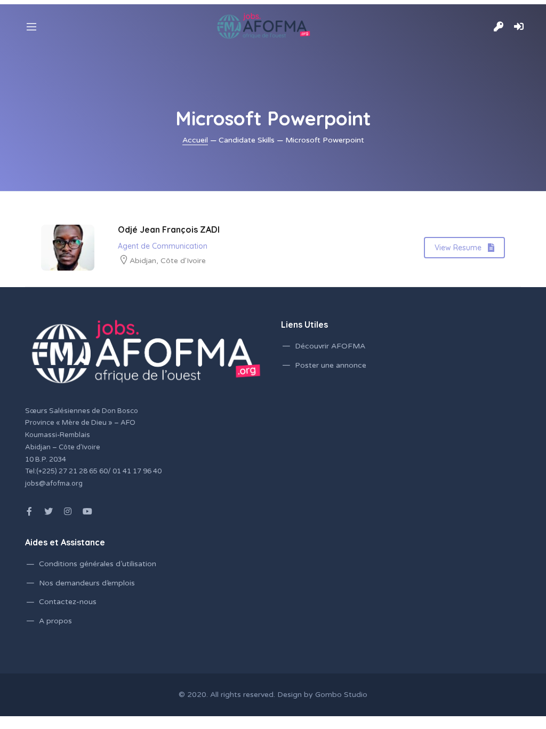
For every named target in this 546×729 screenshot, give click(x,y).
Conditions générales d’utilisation (97, 563)
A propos (55, 620)
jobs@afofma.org (54, 483)
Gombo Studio (341, 694)
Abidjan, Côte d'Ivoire (168, 260)
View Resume (458, 247)
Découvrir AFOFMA (330, 346)
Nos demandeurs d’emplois (87, 583)
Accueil (195, 140)
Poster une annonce (330, 365)
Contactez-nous (68, 601)
